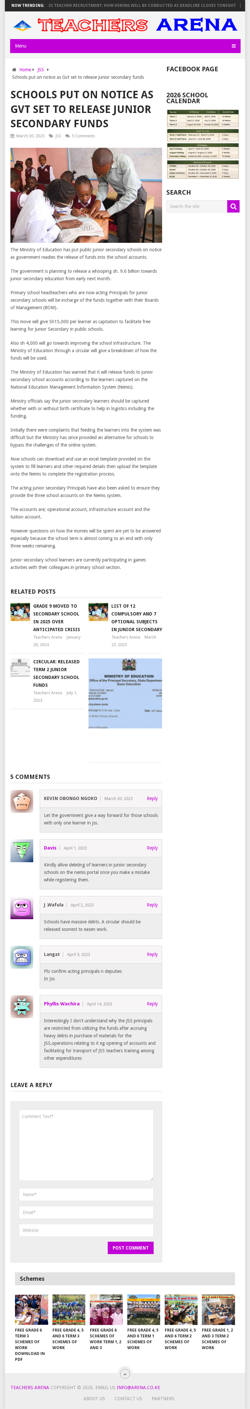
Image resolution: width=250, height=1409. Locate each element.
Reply (152, 798)
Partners (163, 1398)
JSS (58, 135)
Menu (20, 45)
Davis (50, 848)
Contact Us (128, 1398)
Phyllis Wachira (62, 1004)
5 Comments (83, 135)
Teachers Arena (47, 637)
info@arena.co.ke (138, 1387)
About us (94, 1398)
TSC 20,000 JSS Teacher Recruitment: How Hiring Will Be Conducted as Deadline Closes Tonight (116, 5)
